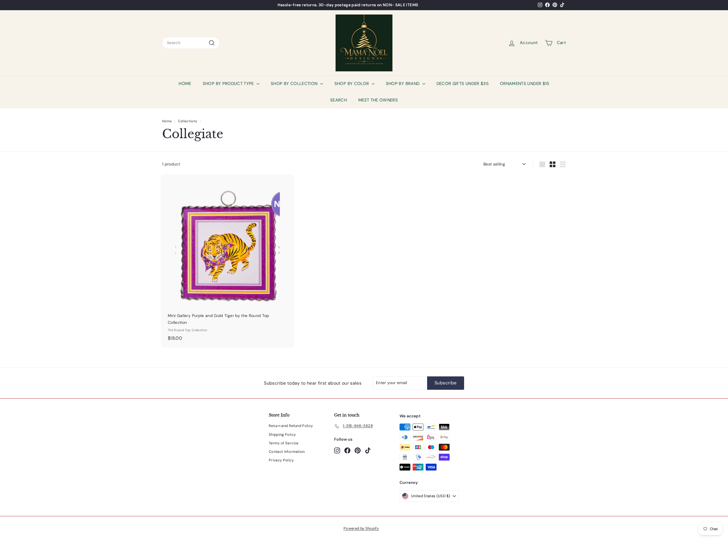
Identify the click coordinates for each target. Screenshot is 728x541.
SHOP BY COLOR (352, 83)
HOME (185, 83)
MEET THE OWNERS (378, 100)
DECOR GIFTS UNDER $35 (463, 83)
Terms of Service (284, 443)
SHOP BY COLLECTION (295, 83)
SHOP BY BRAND (403, 83)
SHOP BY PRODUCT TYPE (229, 83)
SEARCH (338, 100)
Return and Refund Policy (291, 425)
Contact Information (287, 451)
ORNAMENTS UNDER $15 (524, 83)
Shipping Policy (282, 434)
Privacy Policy (281, 460)
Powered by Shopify (361, 528)
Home (167, 121)
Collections (187, 121)
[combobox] (191, 43)
